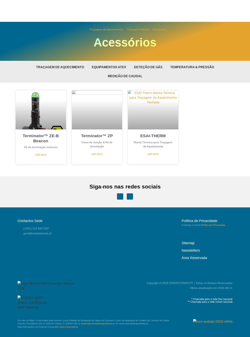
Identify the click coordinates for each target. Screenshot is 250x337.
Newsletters (191, 250)
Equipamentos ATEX (109, 67)
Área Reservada (194, 258)
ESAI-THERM (153, 136)
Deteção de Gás (148, 67)
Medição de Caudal (125, 76)
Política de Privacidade (213, 225)
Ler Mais (40, 155)
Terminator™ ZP (97, 136)
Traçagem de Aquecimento (106, 29)
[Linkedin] (130, 196)
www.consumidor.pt (69, 327)
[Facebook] (120, 196)
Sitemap (188, 243)
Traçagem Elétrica (138, 29)
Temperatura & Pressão (192, 67)
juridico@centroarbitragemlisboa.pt (97, 323)
